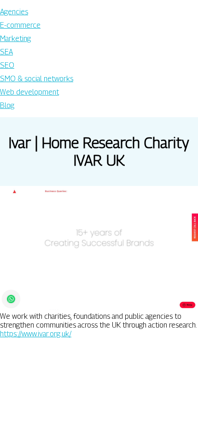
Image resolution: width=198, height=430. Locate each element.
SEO (7, 65)
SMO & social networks (36, 78)
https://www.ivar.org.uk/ (35, 333)
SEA (6, 52)
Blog (7, 105)
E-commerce (20, 25)
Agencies (14, 11)
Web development (29, 92)
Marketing (15, 38)
